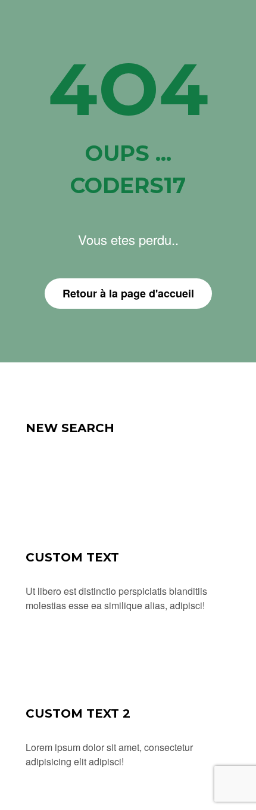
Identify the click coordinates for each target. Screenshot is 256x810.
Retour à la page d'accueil (128, 293)
